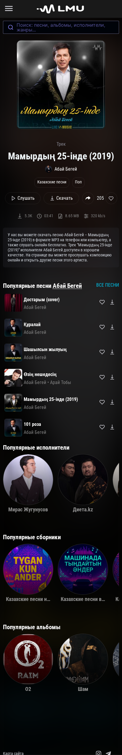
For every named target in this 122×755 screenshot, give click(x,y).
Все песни (107, 285)
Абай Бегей (67, 285)
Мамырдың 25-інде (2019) (51, 399)
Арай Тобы (60, 382)
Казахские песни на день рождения (46, 599)
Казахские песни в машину (90, 599)
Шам (83, 689)
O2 (28, 689)
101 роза (32, 424)
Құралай (32, 324)
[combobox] (61, 27)
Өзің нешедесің (40, 374)
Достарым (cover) (42, 299)
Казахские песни (51, 182)
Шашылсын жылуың (45, 349)
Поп (78, 182)
